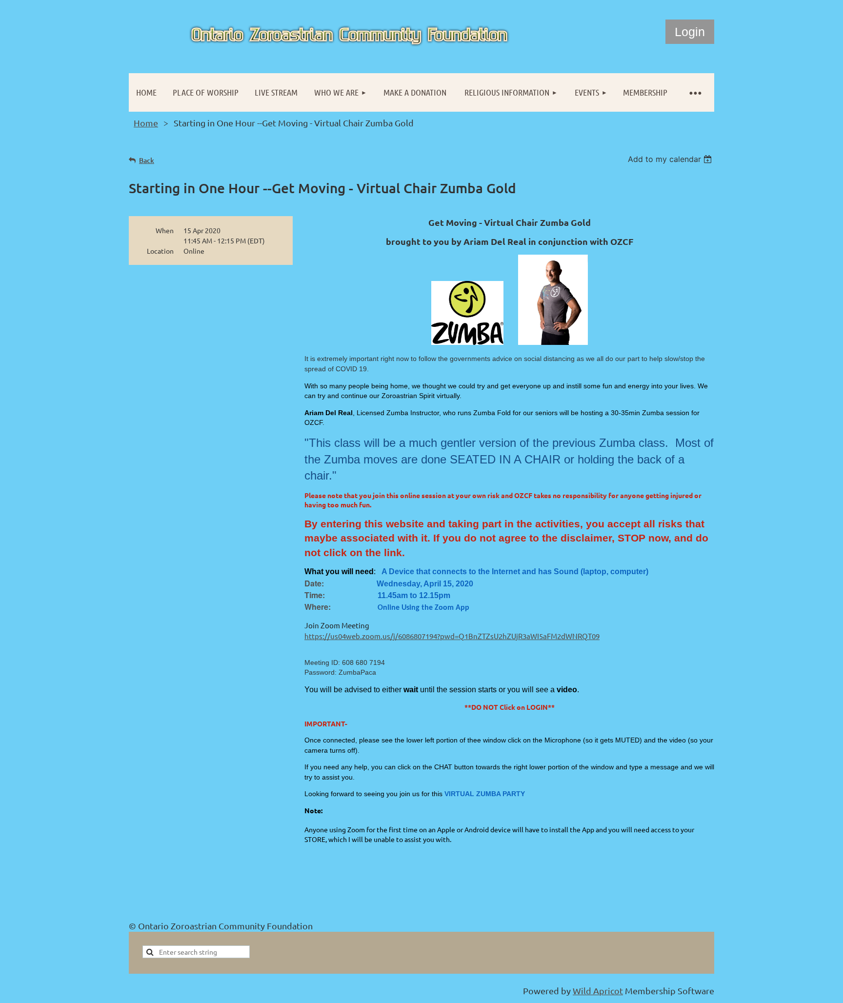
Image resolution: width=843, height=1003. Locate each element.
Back (146, 160)
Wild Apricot (598, 990)
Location (160, 250)
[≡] (694, 92)
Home (146, 123)
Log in (689, 32)
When (165, 230)
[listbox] (671, 159)
